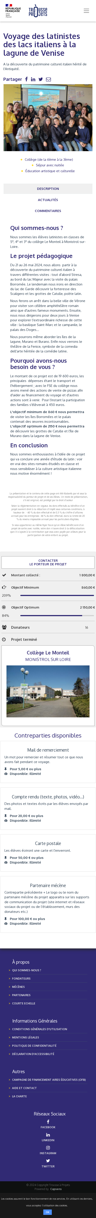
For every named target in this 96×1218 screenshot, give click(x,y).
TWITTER (48, 1166)
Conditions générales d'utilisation (39, 1029)
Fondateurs (21, 978)
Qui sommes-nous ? (26, 970)
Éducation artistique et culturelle (50, 171)
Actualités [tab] (48, 200)
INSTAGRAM (48, 1153)
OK (47, 1212)
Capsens (56, 1189)
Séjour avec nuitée (50, 165)
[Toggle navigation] (86, 10)
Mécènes (18, 987)
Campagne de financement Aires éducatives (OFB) (49, 1079)
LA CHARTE (19, 1096)
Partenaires (21, 995)
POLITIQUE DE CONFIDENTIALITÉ (34, 1045)
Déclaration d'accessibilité (33, 1054)
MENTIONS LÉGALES (25, 1037)
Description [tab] (48, 189)
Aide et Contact (24, 1088)
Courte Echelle (23, 1003)
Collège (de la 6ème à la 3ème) (49, 159)
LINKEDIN (48, 1140)
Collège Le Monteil (48, 653)
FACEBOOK (48, 1127)
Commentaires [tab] (48, 211)
